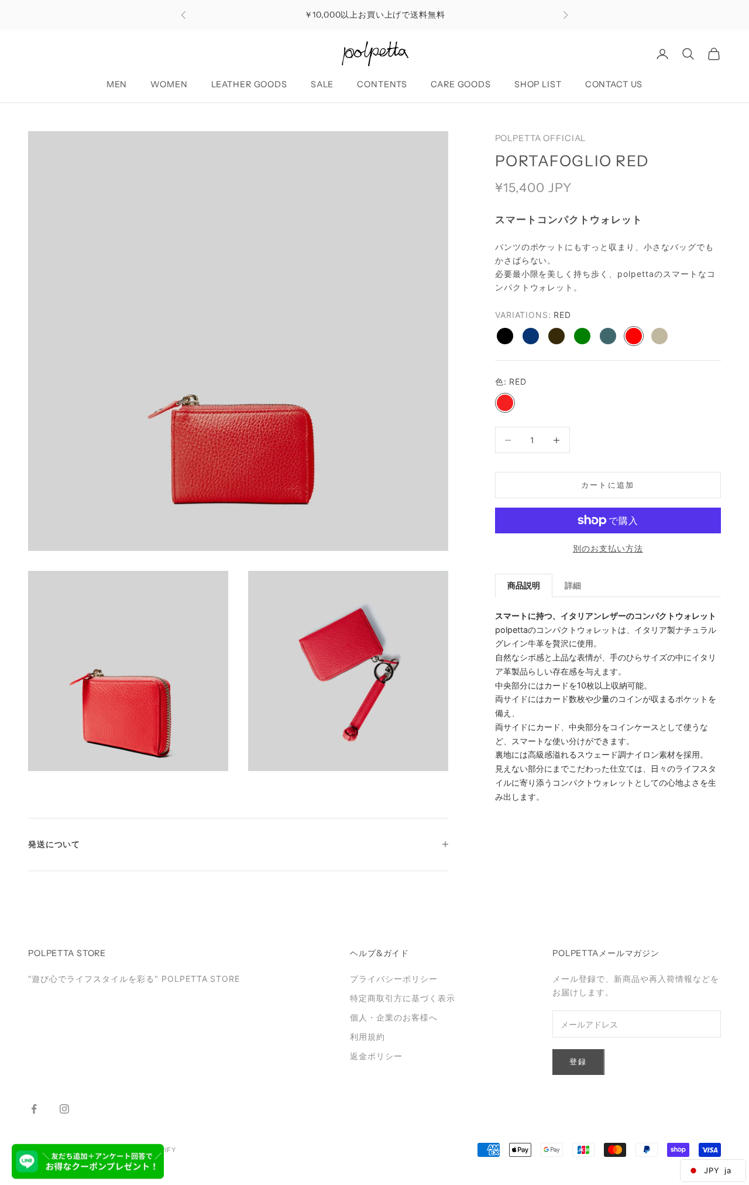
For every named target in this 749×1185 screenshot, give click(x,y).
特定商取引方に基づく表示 (402, 998)
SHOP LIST (538, 84)
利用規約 (367, 1037)
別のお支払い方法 (608, 548)
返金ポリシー (376, 1056)
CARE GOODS (461, 84)
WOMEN (168, 84)
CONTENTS (382, 84)
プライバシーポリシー (394, 979)
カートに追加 (608, 484)
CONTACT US (614, 84)
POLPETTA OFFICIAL (540, 138)
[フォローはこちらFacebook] (34, 1109)
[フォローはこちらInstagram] (64, 1109)
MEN (117, 84)
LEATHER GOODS (249, 84)
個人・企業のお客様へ (394, 1017)
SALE (322, 84)
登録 (578, 1061)
